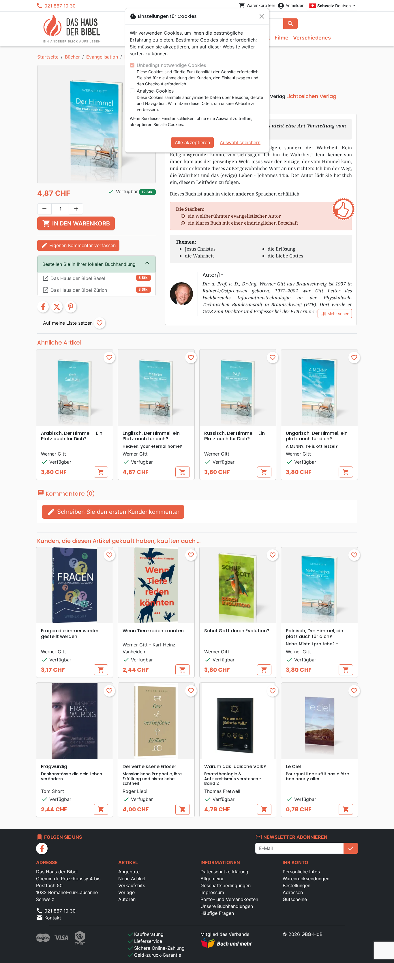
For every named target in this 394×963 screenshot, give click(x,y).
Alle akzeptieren (192, 142)
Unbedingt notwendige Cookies (171, 65)
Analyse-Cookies (155, 91)
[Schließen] (262, 16)
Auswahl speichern (240, 142)
